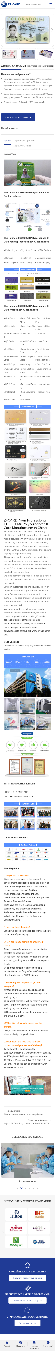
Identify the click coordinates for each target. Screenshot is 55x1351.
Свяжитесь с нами (27, 1323)
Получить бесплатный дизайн (27, 1277)
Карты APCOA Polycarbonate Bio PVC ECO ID (27, 1123)
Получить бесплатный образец (27, 1300)
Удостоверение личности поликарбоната (23, 1114)
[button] (52, 30)
